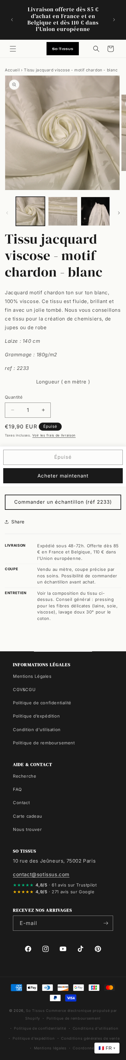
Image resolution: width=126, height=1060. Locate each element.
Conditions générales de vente (90, 1038)
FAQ (17, 789)
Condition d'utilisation (37, 729)
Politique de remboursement (44, 742)
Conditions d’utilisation (96, 1028)
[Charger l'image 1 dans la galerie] (30, 211)
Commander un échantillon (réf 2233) (63, 502)
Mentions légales (50, 1048)
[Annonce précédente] (12, 20)
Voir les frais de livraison (54, 435)
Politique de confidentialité (42, 702)
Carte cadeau (27, 816)
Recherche (24, 776)
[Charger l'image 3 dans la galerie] (95, 211)
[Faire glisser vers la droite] (119, 213)
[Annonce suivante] (114, 20)
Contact (21, 802)
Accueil (12, 70)
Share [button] (18, 521)
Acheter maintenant (63, 476)
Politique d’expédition (36, 716)
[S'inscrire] (106, 923)
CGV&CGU (24, 689)
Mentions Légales (32, 676)
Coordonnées (86, 1048)
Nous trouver (27, 829)
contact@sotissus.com (41, 874)
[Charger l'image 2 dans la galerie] (62, 211)
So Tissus (36, 1010)
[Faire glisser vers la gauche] (7, 213)
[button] (13, 49)
